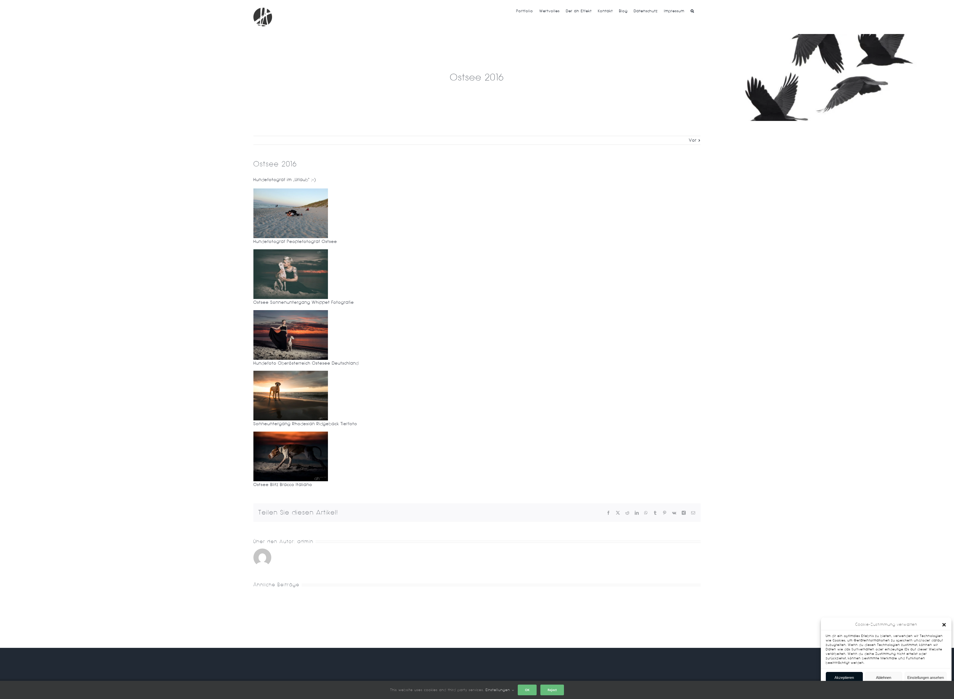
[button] (944, 624)
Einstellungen (499, 690)
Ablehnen (883, 677)
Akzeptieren (844, 677)
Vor (693, 140)
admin (305, 541)
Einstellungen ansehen (925, 677)
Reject (552, 690)
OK (527, 690)
